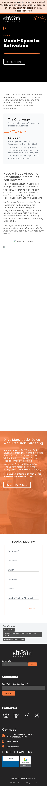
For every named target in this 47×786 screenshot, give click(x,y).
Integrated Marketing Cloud (14, 640)
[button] (14, 62)
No (30, 10)
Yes (27, 10)
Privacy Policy (13, 778)
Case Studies (9, 630)
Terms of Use (31, 778)
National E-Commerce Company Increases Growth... (20, 635)
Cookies (23, 778)
